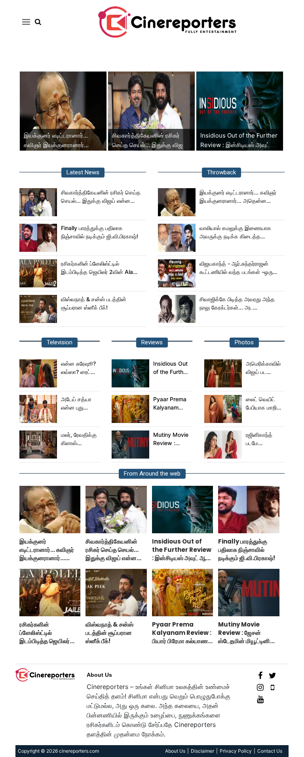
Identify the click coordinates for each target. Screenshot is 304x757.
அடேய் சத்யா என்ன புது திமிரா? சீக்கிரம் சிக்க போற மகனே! (79, 404)
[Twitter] (272, 675)
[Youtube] (260, 699)
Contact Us (269, 751)
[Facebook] (260, 675)
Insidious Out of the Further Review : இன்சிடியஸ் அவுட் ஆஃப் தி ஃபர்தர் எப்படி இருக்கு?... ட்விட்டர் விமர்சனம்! (170, 368)
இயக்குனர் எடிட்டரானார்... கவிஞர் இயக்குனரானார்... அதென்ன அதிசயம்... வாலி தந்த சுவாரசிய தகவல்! (238, 197)
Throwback (221, 172)
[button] (24, 21)
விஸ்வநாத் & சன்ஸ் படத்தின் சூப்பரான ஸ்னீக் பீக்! (93, 303)
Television (59, 342)
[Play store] (272, 687)
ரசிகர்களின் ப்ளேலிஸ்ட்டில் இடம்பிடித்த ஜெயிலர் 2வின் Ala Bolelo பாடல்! (97, 268)
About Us (99, 675)
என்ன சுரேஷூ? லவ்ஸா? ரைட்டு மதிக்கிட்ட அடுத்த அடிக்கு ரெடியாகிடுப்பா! (79, 368)
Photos (244, 342)
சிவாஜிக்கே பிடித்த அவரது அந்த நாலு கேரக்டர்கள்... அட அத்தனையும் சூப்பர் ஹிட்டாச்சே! (237, 303)
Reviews (152, 342)
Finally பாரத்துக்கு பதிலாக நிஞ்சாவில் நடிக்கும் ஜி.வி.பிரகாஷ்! (99, 232)
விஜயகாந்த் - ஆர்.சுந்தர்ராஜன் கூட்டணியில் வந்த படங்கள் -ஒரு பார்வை (236, 268)
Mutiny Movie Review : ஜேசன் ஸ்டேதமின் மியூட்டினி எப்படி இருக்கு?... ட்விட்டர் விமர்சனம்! (171, 439)
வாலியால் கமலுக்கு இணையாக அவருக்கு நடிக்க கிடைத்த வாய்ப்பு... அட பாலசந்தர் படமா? (235, 232)
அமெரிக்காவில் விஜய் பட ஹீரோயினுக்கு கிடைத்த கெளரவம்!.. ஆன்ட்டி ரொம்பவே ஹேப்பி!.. (263, 368)
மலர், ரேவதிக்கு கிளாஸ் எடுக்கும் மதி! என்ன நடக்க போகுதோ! (79, 439)
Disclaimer (202, 751)
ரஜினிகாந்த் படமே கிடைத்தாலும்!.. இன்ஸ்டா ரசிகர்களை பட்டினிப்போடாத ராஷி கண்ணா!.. (264, 439)
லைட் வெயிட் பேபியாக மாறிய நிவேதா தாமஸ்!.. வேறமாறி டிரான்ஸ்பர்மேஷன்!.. (264, 404)
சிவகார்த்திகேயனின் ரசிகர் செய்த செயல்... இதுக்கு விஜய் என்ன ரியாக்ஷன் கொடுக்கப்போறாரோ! (101, 197)
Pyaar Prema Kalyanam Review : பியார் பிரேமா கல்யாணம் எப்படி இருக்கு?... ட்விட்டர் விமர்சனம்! (171, 404)
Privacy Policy (236, 751)
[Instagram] (260, 687)
